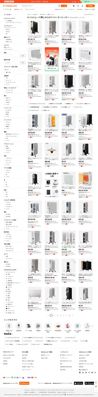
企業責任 (5, 361)
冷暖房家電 (42, 14)
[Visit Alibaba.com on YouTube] (92, 372)
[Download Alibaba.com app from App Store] (78, 383)
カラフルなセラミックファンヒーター (37, 103)
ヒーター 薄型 (84, 341)
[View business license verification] (63, 394)
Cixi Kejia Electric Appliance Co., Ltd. (35, 135)
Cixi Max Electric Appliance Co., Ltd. (69, 135)
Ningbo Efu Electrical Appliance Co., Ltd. (35, 69)
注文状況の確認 (83, 361)
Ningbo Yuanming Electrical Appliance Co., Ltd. (86, 137)
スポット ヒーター (36, 344)
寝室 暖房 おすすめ (48, 344)
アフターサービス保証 (27, 363)
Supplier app (48, 383)
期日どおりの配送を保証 (28, 361)
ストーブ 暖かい (10, 344)
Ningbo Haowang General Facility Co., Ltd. (86, 96)
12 (69, 315)
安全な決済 (24, 355)
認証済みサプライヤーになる (86, 363)
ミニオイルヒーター (66, 341)
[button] (59, 6)
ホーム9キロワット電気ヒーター (83, 103)
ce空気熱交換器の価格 (34, 107)
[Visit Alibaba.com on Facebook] (80, 372)
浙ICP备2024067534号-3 (88, 394)
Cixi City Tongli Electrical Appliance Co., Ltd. (35, 42)
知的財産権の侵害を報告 (66, 366)
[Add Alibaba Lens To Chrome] (24, 383)
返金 (61, 363)
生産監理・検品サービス (28, 366)
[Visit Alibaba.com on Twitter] (86, 372)
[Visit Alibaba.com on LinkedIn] (83, 372)
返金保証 (24, 358)
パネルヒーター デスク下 (23, 344)
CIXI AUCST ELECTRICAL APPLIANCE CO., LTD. (52, 42)
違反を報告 (62, 369)
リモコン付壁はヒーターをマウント (54, 337)
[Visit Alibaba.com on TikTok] (95, 372)
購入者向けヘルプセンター (66, 355)
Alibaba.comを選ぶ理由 (8, 355)
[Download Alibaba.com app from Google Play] (90, 383)
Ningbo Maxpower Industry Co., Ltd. (52, 135)
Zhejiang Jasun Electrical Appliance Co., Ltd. (69, 42)
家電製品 (35, 14)
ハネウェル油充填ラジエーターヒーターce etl (33, 337)
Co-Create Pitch (7, 358)
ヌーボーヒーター (78, 107)
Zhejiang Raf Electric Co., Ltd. (69, 98)
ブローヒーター (40, 341)
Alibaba (29, 14)
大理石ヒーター (46, 110)
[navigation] (14, 165)
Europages (71, 390)
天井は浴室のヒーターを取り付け (50, 107)
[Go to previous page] (48, 315)
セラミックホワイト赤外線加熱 (13, 341)
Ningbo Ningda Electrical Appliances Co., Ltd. (86, 42)
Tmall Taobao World (41, 390)
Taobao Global (55, 390)
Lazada (49, 390)
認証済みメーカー (45, 355)
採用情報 (5, 363)
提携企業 (81, 366)
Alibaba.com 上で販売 (84, 355)
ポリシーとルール (26, 369)
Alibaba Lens (6, 383)
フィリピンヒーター (28, 341)
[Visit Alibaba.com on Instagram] (89, 372)
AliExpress (27, 390)
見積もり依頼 (44, 358)
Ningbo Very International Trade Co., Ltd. (35, 166)
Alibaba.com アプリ (57, 383)
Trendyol (65, 390)
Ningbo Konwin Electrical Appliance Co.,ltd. (52, 98)
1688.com (33, 390)
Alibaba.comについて (8, 351)
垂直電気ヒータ (69, 103)
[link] (96, 382)
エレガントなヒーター (71, 337)
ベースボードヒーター (34, 110)
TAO (61, 390)
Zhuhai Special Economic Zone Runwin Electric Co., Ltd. (52, 164)
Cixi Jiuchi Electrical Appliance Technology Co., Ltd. (35, 96)
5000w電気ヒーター (66, 107)
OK (23, 55)
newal (76, 341)
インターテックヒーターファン (13, 337)
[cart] (78, 6)
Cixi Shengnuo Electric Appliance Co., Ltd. (69, 69)
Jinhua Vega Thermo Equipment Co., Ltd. (86, 69)
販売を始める (82, 358)
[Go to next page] (72, 315)
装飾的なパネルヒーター (52, 341)
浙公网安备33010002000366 (74, 394)
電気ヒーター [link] (50, 14)
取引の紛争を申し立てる (66, 361)
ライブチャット (64, 358)
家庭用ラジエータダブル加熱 (56, 103)
